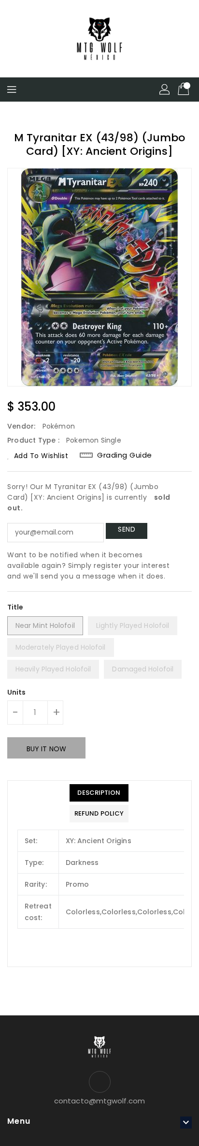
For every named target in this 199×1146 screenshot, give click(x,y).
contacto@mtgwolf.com (99, 1101)
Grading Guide (124, 455)
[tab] (99, 793)
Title (15, 607)
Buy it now (46, 749)
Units (16, 692)
